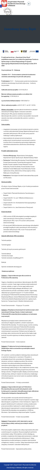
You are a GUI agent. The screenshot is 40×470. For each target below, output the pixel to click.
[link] (1, 6)
